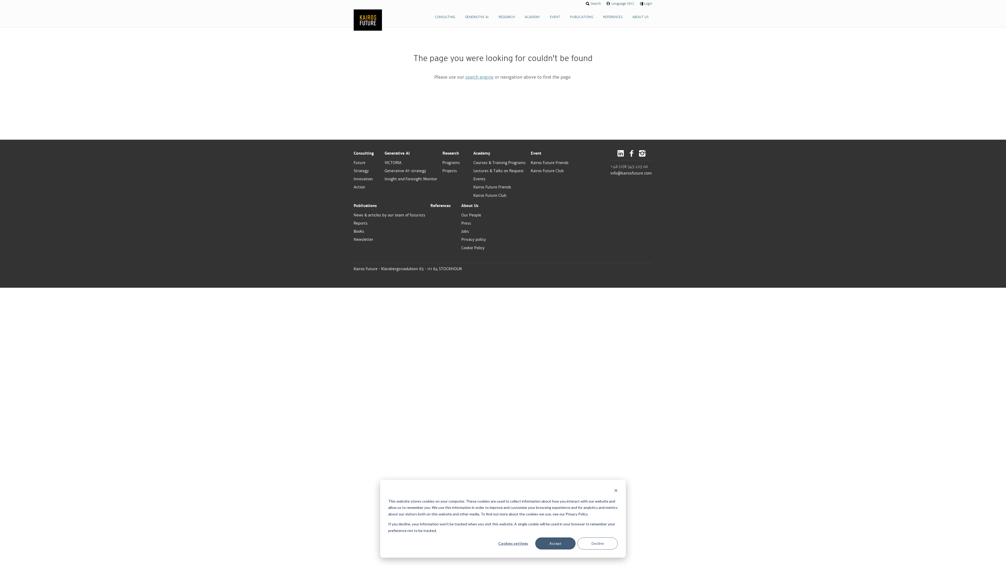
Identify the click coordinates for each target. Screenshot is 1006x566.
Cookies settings (513, 543)
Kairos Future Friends (492, 187)
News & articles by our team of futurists (389, 215)
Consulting (364, 153)
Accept (555, 543)
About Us (469, 205)
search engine (479, 77)
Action (359, 187)
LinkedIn (620, 153)
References (440, 205)
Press (466, 223)
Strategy (361, 170)
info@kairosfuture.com (631, 173)
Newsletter (363, 239)
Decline (598, 543)
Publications (365, 205)
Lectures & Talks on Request (498, 170)
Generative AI (397, 153)
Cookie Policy (473, 248)
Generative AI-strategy (405, 170)
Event (536, 153)
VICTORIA (393, 162)
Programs (451, 162)
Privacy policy (473, 239)
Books (359, 231)
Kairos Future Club (489, 195)
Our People (471, 215)
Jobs (465, 231)
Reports (361, 223)
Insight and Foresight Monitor (411, 179)
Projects (449, 170)
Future (359, 162)
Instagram (642, 153)
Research (450, 153)
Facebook (631, 153)
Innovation (363, 179)
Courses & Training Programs (499, 162)
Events (479, 179)
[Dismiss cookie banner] (616, 491)
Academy (481, 153)
